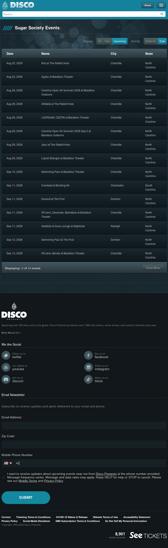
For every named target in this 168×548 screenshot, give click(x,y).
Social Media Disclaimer (36, 521)
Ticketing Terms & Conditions (33, 517)
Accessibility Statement (136, 517)
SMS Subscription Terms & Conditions (78, 521)
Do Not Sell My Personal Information (126, 521)
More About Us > (11, 332)
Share (147, 5)
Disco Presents (18, 5)
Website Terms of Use (105, 517)
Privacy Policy (10, 521)
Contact (6, 517)
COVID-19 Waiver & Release (72, 517)
